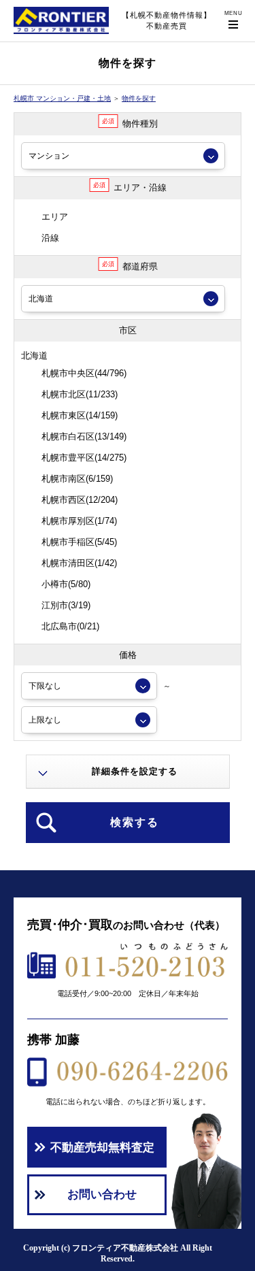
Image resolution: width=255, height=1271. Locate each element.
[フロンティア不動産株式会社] (61, 34)
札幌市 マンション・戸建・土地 (62, 98)
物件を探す (139, 98)
